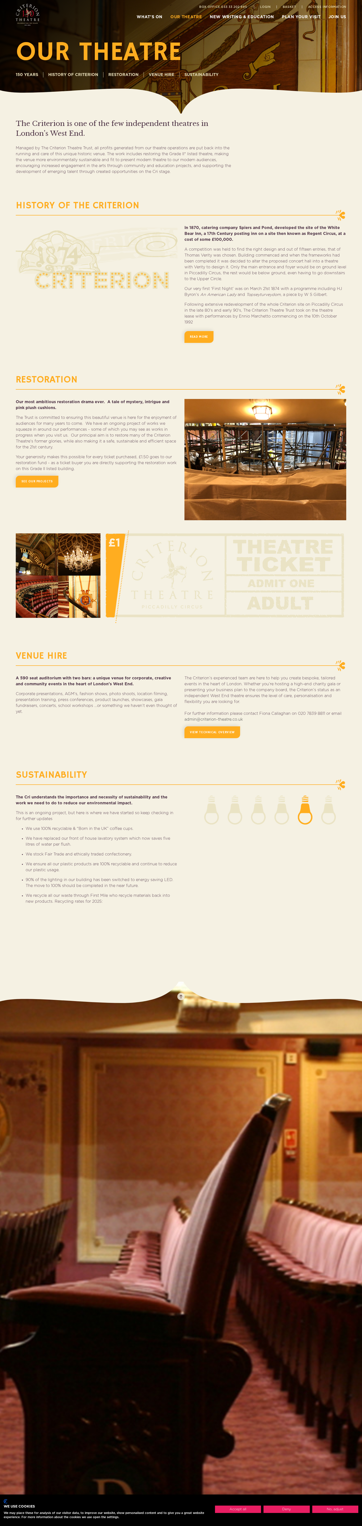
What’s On (150, 17)
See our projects (37, 481)
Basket (289, 6)
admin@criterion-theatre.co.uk (213, 719)
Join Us (337, 17)
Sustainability (201, 75)
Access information (327, 6)
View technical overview (212, 732)
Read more (199, 337)
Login (265, 6)
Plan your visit (301, 17)
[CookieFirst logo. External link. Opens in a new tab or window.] (5, 1501)
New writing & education (242, 17)
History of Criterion (73, 75)
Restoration (123, 75)
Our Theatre (186, 17)
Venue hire (161, 75)
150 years (27, 75)
